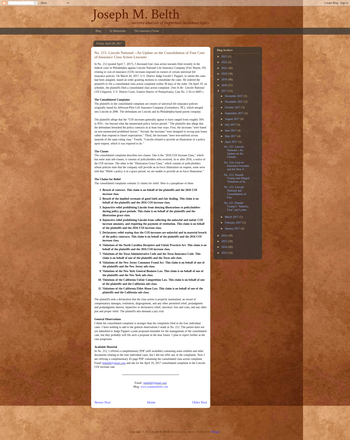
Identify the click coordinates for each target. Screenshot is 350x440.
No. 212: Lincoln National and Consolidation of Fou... (235, 192)
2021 (224, 68)
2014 (224, 247)
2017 (224, 91)
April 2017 (231, 141)
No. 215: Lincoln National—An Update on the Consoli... (234, 151)
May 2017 (231, 136)
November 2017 (234, 101)
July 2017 (231, 124)
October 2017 (233, 107)
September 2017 (234, 113)
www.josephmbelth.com (154, 386)
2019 (224, 79)
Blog (98, 30)
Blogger (215, 431)
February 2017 (233, 222)
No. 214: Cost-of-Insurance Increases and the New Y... (236, 166)
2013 (224, 252)
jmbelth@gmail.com (114, 363)
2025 (224, 56)
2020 (224, 73)
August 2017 (232, 118)
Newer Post (102, 402)
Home (151, 402)
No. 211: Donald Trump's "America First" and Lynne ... (237, 206)
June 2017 (231, 130)
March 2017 (232, 216)
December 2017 (234, 96)
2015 (224, 241)
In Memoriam (118, 30)
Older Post (199, 402)
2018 (224, 85)
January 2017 (233, 228)
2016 (224, 235)
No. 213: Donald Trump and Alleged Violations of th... (236, 178)
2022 (224, 62)
